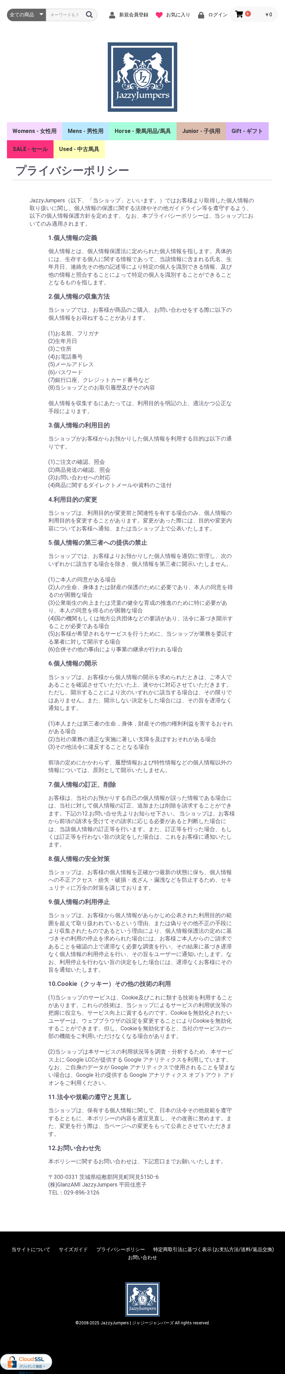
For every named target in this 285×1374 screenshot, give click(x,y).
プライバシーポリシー (120, 1249)
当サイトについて (30, 1249)
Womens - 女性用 (35, 131)
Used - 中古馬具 (79, 149)
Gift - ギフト (247, 131)
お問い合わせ (142, 1257)
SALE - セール (30, 149)
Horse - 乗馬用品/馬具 (143, 131)
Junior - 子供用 (201, 131)
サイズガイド (73, 1249)
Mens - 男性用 (86, 131)
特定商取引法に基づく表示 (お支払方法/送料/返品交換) (213, 1249)
